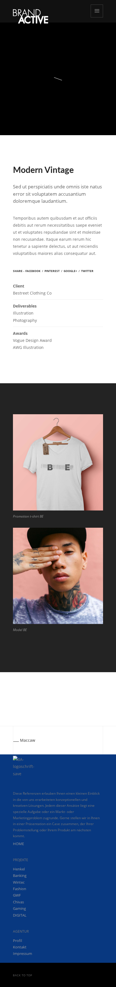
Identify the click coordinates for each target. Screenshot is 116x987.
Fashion (19, 888)
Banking (19, 875)
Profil (17, 940)
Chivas (18, 901)
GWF (17, 895)
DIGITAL (19, 915)
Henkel (19, 869)
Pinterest (52, 271)
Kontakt (19, 947)
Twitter (87, 271)
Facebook (33, 271)
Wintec (18, 882)
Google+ (70, 271)
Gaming (19, 908)
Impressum (22, 953)
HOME (18, 843)
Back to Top (22, 975)
